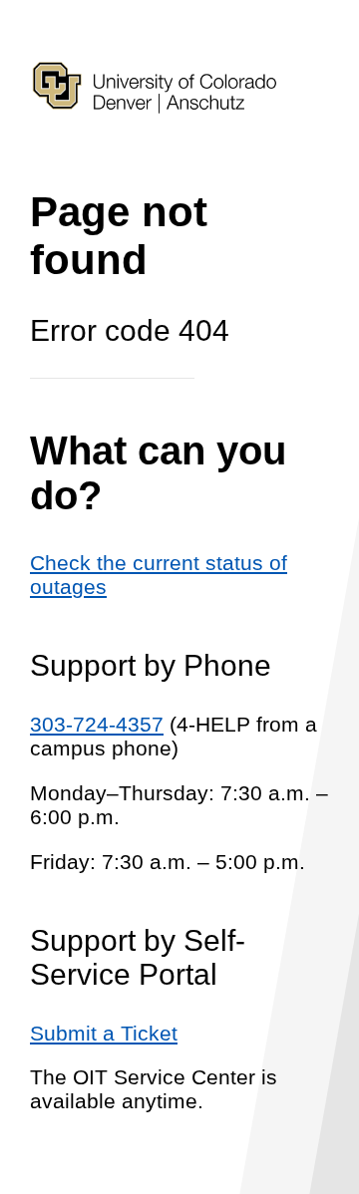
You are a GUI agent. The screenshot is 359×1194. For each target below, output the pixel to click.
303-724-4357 (97, 724)
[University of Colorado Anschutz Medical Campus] (154, 148)
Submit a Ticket (104, 1033)
